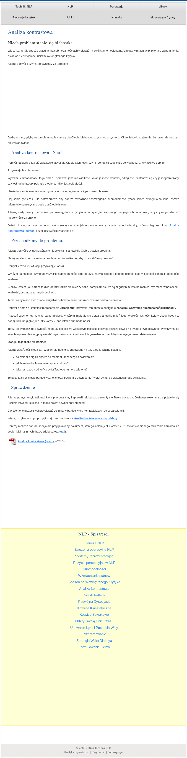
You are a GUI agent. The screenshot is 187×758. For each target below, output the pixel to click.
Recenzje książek (24, 17)
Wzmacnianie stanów (94, 576)
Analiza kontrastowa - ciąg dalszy (95, 418)
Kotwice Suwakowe (94, 614)
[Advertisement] (93, 101)
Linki (70, 17)
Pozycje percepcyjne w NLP (94, 563)
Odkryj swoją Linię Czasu (94, 621)
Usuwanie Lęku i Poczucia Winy (94, 628)
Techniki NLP (24, 6)
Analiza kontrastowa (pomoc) (37, 441)
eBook (163, 6)
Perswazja (116, 6)
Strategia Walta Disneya (94, 641)
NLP (70, 6)
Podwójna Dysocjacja (94, 601)
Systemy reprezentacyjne (94, 556)
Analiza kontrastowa (94, 588)
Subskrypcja (115, 752)
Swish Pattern (94, 595)
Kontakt (117, 17)
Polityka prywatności (77, 752)
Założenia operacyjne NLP (94, 549)
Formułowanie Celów (94, 647)
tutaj (62, 431)
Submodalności (94, 569)
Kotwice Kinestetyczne (94, 608)
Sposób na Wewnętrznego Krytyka (94, 582)
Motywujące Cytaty (163, 17)
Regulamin (98, 752)
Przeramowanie (94, 634)
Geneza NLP (94, 543)
